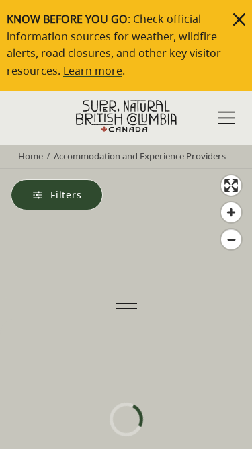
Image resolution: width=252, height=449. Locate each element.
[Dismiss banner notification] (239, 19)
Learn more (92, 70)
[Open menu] (226, 118)
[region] (126, 289)
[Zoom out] (231, 239)
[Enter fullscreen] (231, 185)
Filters (66, 194)
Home (30, 156)
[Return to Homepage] (126, 116)
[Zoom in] (231, 212)
